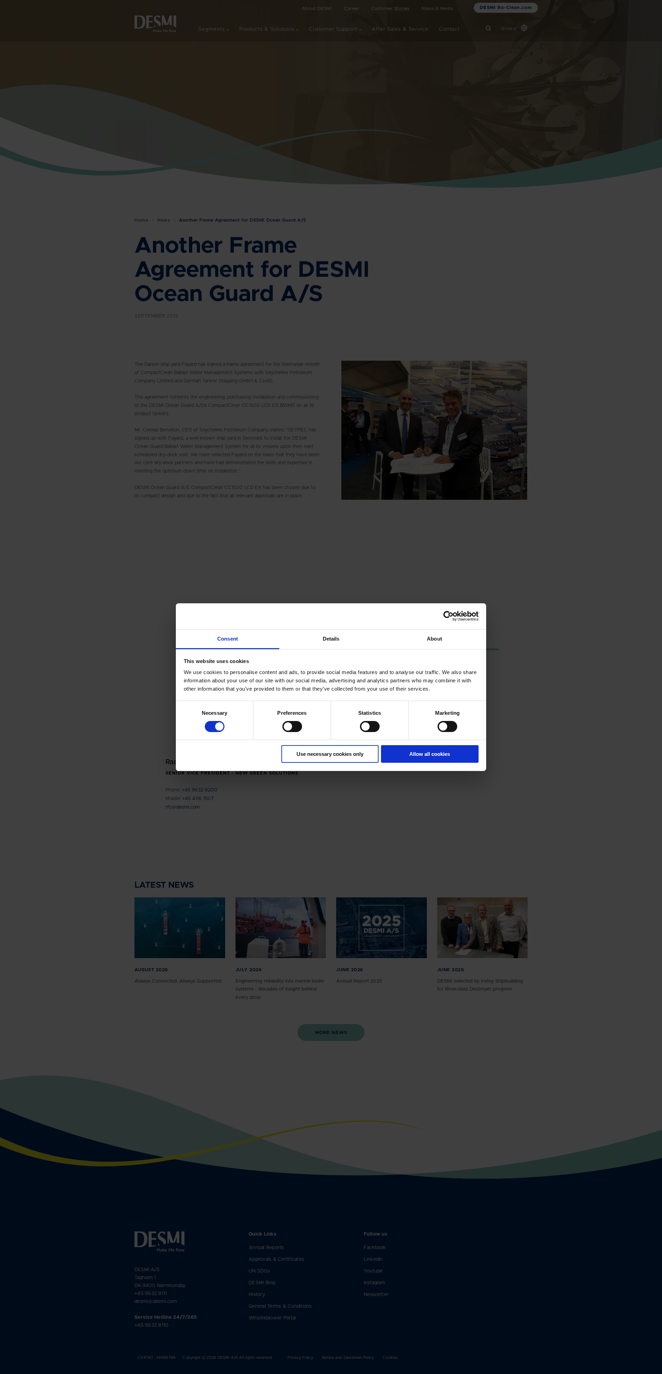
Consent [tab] (227, 638)
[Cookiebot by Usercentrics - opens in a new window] (448, 616)
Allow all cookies (429, 754)
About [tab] (434, 638)
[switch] (286, 725)
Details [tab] (331, 638)
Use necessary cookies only (330, 754)
